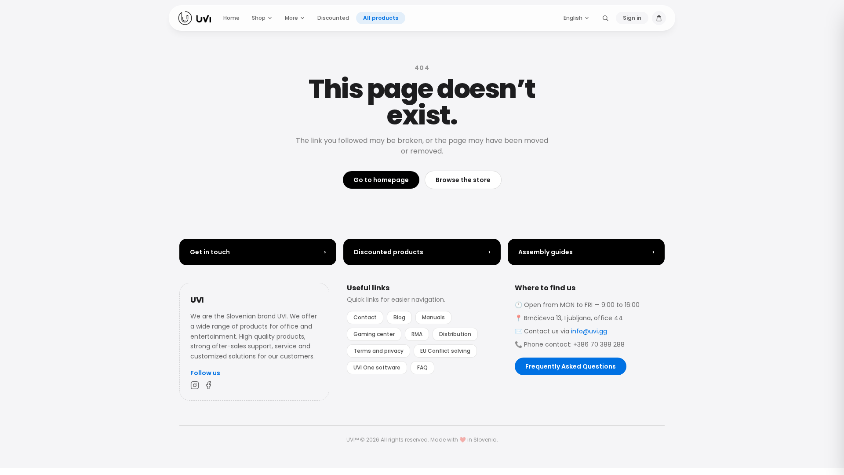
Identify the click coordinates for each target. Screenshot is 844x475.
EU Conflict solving (445, 350)
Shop (259, 18)
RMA (416, 334)
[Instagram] (194, 385)
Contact (365, 317)
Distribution (455, 334)
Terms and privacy (378, 350)
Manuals (433, 317)
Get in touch (258, 252)
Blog (399, 317)
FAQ (422, 367)
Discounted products (422, 252)
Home (231, 18)
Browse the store (463, 179)
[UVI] (194, 18)
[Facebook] (208, 385)
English (573, 18)
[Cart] (659, 18)
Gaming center (374, 334)
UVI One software (376, 367)
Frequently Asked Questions (570, 366)
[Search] (605, 18)
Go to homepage (381, 179)
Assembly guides (586, 252)
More (291, 18)
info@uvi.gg (589, 331)
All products (380, 18)
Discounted (333, 18)
